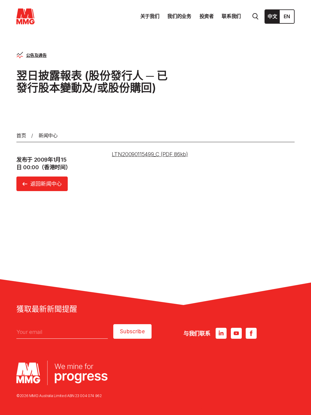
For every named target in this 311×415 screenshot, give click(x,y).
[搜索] (255, 16)
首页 (21, 135)
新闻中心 (48, 135)
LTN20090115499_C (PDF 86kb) (150, 154)
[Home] (25, 17)
